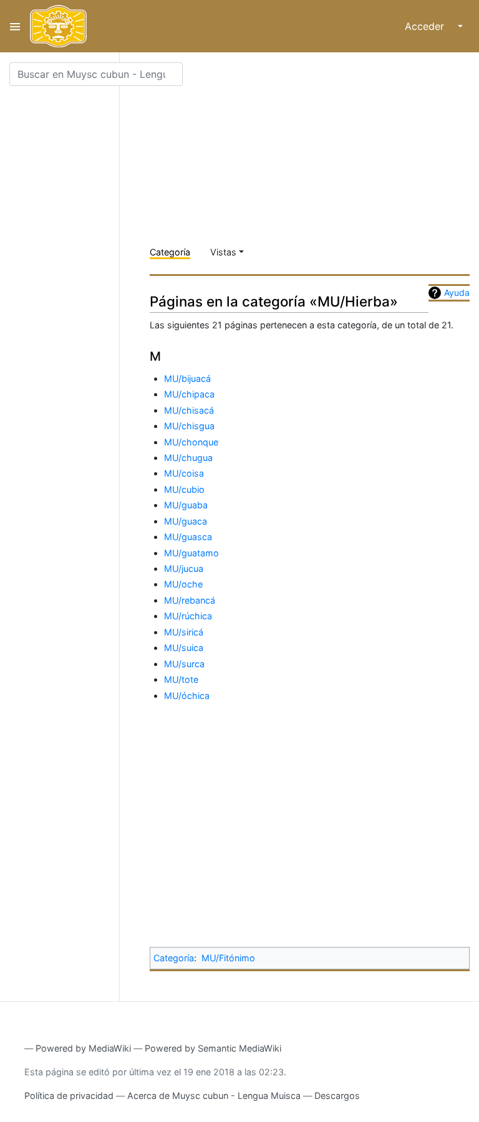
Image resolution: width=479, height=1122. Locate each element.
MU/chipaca (189, 394)
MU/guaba (186, 505)
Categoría (170, 252)
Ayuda (457, 292)
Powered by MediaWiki (83, 1048)
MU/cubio (184, 489)
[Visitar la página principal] (58, 26)
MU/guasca (188, 536)
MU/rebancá (189, 600)
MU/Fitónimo (228, 958)
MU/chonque (191, 442)
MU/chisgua (189, 426)
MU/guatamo (191, 553)
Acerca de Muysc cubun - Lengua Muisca (214, 1095)
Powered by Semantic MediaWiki (213, 1048)
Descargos (337, 1095)
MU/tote (181, 679)
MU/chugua (188, 457)
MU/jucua (183, 568)
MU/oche (183, 584)
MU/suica (183, 647)
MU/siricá (183, 632)
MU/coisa (184, 473)
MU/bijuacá (187, 378)
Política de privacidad (69, 1095)
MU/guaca (185, 521)
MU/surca (184, 663)
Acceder (424, 26)
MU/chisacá (189, 410)
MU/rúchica (188, 616)
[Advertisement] (314, 149)
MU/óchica (187, 695)
